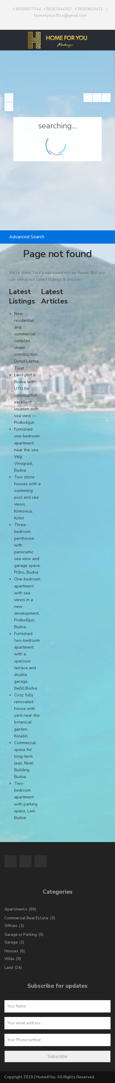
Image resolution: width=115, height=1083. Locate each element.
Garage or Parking (20, 934)
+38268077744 (26, 9)
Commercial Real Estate (26, 918)
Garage (11, 942)
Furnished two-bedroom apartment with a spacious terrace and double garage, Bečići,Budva (27, 661)
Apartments (15, 909)
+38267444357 (57, 9)
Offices (10, 925)
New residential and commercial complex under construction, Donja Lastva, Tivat (27, 341)
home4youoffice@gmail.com (60, 15)
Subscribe (57, 1056)
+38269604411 (88, 9)
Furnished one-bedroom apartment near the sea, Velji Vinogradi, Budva (27, 449)
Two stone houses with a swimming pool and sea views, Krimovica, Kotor (27, 497)
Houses (11, 951)
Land (8, 967)
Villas (9, 958)
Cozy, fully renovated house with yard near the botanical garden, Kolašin (27, 715)
